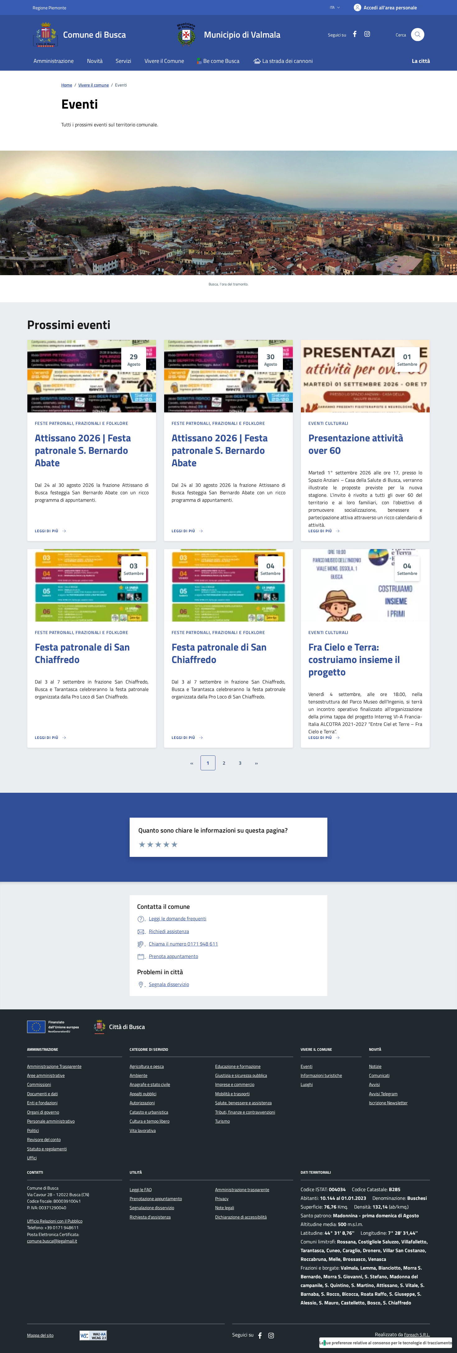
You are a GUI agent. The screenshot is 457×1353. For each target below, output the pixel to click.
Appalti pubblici (143, 1093)
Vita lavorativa (143, 1130)
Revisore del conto (44, 1139)
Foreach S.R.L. (417, 1335)
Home (66, 85)
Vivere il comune (93, 85)
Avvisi (374, 1084)
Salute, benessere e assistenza (243, 1102)
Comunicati (379, 1075)
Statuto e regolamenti (47, 1148)
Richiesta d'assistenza (150, 1217)
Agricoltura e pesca (147, 1066)
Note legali (224, 1207)
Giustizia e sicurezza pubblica (241, 1075)
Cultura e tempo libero (149, 1121)
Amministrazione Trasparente (54, 1066)
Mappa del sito (40, 1335)
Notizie (375, 1066)
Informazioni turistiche (321, 1075)
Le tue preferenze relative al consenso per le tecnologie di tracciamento (385, 1342)
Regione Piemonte (49, 7)
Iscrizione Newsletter (388, 1102)
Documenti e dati (42, 1093)
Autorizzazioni (142, 1102)
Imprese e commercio (234, 1084)
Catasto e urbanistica (149, 1112)
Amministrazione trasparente (242, 1189)
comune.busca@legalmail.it (52, 1241)
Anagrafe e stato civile (150, 1084)
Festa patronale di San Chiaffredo (82, 653)
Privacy (221, 1198)
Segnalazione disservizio (152, 1207)
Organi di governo (43, 1112)
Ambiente (138, 1075)
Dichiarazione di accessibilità (241, 1217)
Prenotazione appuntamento (156, 1198)
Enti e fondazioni (42, 1102)
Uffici (32, 1157)
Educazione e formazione (238, 1066)
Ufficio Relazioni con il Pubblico (54, 1221)
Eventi (306, 1066)
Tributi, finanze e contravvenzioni (245, 1112)
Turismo (222, 1121)
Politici (33, 1130)
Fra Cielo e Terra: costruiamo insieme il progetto (354, 659)
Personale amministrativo (51, 1121)
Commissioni (39, 1084)
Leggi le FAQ (141, 1189)
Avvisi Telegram (383, 1093)
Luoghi (307, 1084)
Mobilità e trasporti (232, 1093)
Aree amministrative (46, 1075)
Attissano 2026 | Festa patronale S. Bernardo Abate (83, 450)
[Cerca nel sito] (417, 34)
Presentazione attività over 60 (355, 443)
